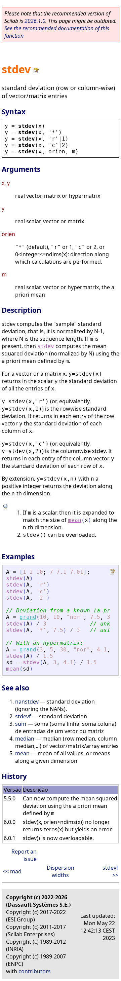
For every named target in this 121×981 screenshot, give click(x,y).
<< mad (12, 871)
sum (20, 723)
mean (74, 520)
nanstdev (27, 701)
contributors (34, 971)
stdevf (23, 716)
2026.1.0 (35, 21)
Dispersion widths (60, 871)
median (24, 738)
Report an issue (24, 855)
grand (27, 617)
